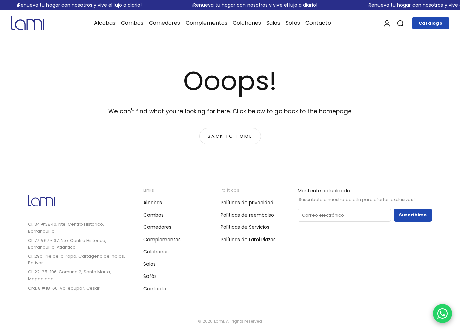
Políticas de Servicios (245, 227)
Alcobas (152, 202)
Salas (149, 264)
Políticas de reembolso (247, 215)
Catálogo (430, 23)
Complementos (162, 239)
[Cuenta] (387, 23)
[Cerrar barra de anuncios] (453, 5)
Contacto (154, 288)
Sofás (150, 276)
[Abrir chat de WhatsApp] (442, 313)
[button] (400, 23)
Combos (153, 215)
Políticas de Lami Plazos (248, 239)
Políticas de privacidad (247, 202)
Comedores (157, 227)
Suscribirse (413, 215)
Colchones (156, 251)
